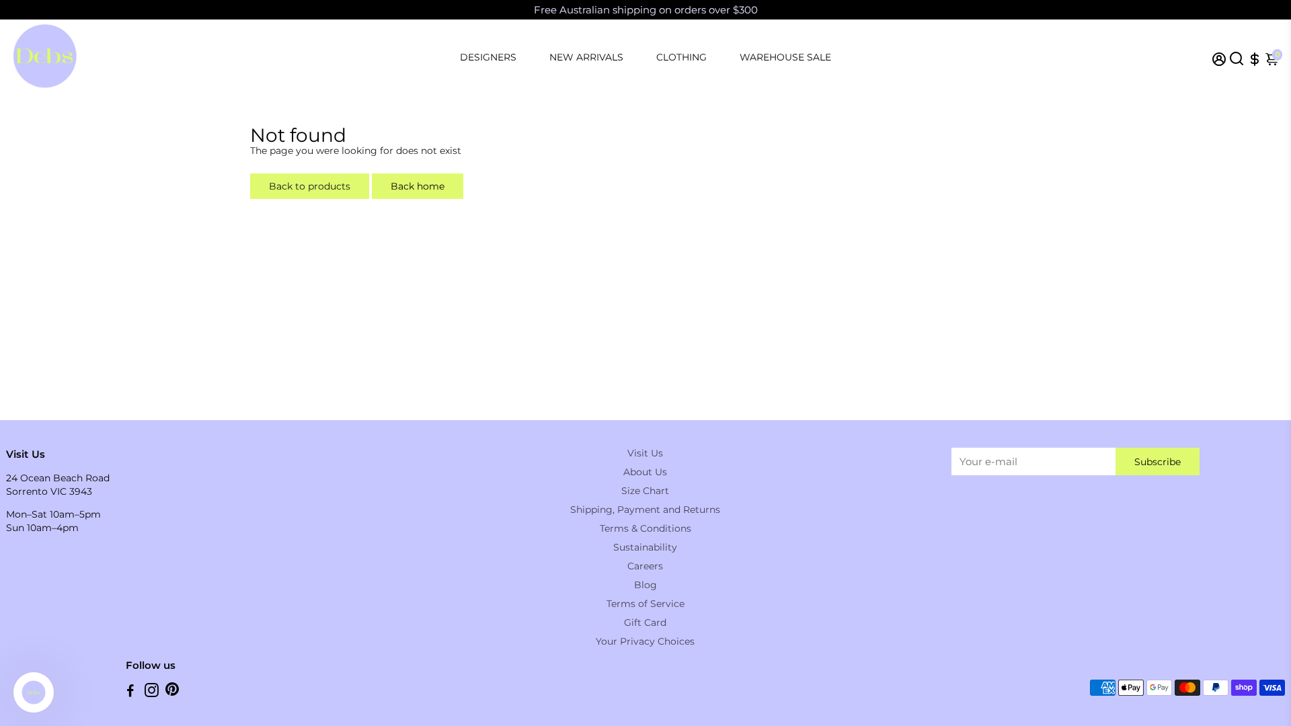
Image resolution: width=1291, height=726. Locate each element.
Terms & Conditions (645, 528)
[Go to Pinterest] (172, 692)
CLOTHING (681, 57)
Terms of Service (645, 603)
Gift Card (645, 622)
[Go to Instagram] (151, 692)
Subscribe (1157, 462)
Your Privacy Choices (645, 641)
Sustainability (645, 547)
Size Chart (645, 490)
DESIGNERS (488, 57)
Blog (645, 584)
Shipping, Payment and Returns (645, 509)
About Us (645, 472)
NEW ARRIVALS (586, 57)
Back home (417, 186)
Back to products (309, 186)
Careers (645, 566)
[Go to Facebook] (130, 692)
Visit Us (645, 453)
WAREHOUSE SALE (785, 57)
